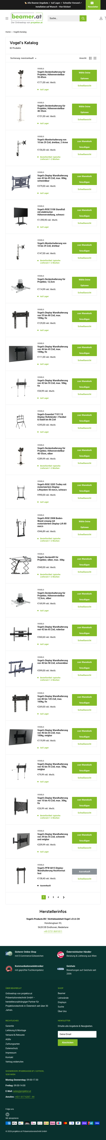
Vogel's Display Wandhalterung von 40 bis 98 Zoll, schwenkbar (52, 661)
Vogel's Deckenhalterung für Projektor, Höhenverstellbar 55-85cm (51, 74)
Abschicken (67, 1042)
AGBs (8, 1039)
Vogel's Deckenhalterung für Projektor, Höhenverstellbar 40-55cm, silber (51, 451)
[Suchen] (83, 18)
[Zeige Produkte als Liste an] (90, 58)
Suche (61, 1006)
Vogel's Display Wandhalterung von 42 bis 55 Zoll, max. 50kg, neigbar (52, 767)
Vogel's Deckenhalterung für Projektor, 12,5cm (51, 280)
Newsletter (93, 7)
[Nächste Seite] (63, 897)
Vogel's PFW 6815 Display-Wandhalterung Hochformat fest (51, 871)
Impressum (11, 1052)
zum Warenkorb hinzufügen (84, 144)
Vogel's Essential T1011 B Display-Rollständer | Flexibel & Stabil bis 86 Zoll (51, 417)
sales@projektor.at (22, 1091)
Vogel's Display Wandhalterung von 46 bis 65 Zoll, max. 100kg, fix (52, 349)
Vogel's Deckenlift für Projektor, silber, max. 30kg (50, 558)
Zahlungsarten (13, 1044)
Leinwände (63, 998)
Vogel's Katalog (19, 32)
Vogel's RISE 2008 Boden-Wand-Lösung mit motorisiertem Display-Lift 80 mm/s (51, 522)
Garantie (10, 1026)
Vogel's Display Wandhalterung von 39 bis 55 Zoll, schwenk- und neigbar (52, 837)
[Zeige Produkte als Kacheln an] (95, 58)
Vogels (40, 69)
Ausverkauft (84, 871)
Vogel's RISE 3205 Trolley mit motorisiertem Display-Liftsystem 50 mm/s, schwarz (52, 487)
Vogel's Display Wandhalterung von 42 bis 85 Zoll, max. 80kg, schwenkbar (52, 178)
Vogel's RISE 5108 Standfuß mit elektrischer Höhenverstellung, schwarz (51, 212)
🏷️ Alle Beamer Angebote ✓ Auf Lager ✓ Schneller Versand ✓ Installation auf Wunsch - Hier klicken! (53, 5)
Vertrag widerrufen (14, 1061)
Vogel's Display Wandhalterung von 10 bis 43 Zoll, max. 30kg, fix (52, 800)
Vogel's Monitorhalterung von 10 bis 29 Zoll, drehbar (51, 244)
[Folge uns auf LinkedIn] (7, 1114)
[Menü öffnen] (7, 18)
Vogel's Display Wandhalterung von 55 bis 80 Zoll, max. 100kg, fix (52, 315)
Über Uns (62, 1011)
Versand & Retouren (15, 1035)
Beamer (61, 993)
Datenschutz (12, 1048)
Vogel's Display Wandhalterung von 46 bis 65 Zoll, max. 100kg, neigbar (52, 733)
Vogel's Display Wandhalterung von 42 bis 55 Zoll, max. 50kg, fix (52, 383)
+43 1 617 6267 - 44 (24, 1097)
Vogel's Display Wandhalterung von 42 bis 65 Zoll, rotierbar (52, 628)
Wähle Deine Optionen (84, 75)
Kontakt (9, 1057)
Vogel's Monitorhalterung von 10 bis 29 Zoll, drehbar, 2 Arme (52, 141)
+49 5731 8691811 (53, 931)
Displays (62, 1002)
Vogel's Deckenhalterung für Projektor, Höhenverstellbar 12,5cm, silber (51, 596)
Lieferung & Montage (16, 1030)
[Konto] (101, 18)
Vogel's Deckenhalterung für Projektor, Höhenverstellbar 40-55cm (51, 108)
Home (8, 32)
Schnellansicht (84, 85)
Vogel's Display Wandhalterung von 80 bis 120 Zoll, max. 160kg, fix (52, 699)
